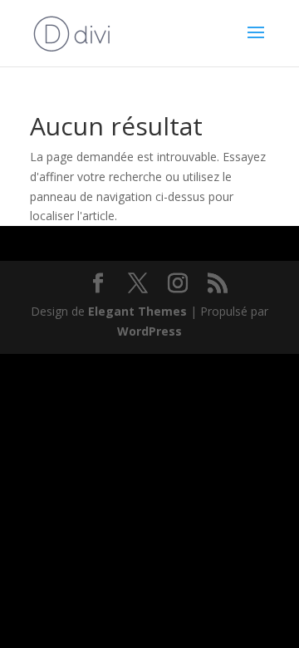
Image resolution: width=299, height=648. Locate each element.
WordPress (149, 331)
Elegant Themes (137, 311)
